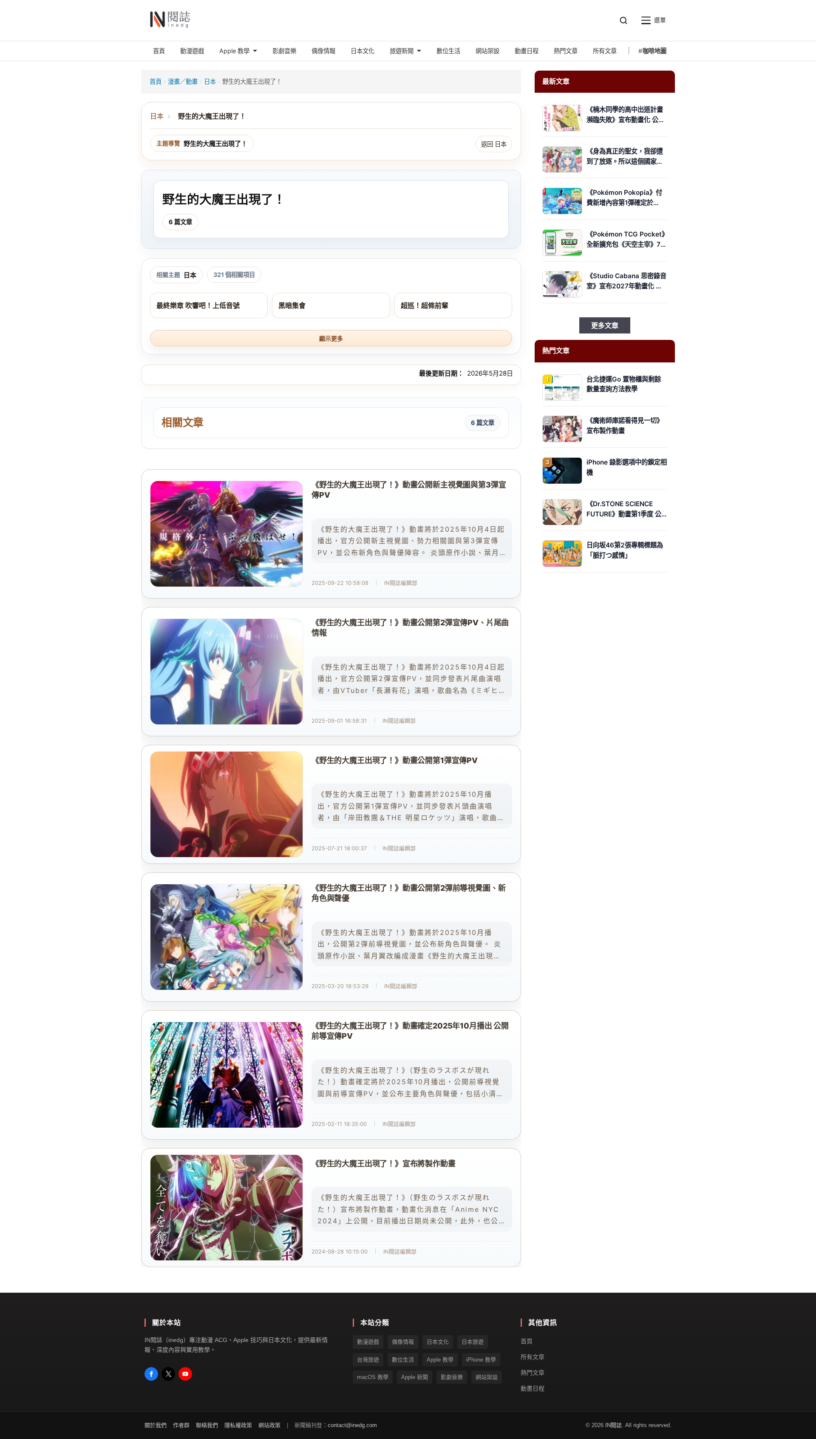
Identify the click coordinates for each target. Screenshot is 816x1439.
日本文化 (438, 1342)
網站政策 (269, 1425)
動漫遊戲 (368, 1342)
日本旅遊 (473, 1342)
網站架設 (487, 1377)
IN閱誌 (613, 1425)
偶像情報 (403, 1342)
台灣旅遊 (368, 1359)
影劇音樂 (452, 1377)
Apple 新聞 (414, 1377)
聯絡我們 (207, 1425)
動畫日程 (532, 1388)
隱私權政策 (238, 1425)
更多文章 (604, 325)
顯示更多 (331, 338)
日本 (210, 81)
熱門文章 (532, 1372)
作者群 (181, 1425)
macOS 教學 (372, 1377)
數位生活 (403, 1359)
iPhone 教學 (481, 1359)
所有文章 (532, 1357)
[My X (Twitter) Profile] (168, 1374)
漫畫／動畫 (183, 81)
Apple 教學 (440, 1359)
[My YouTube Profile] (185, 1374)
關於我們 (155, 1425)
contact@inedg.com (352, 1425)
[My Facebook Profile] (151, 1374)
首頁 (156, 81)
